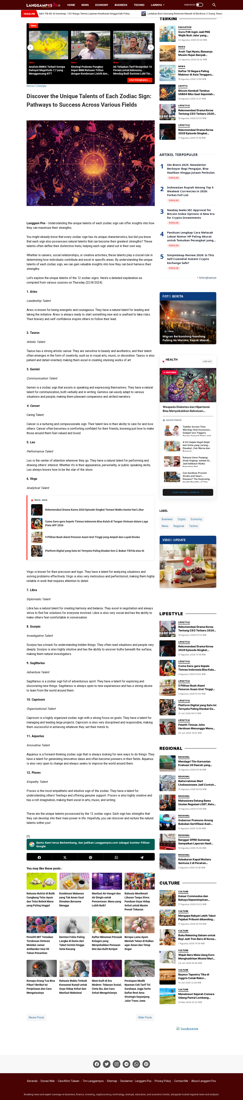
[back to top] (235, 1091)
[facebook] (39, 857)
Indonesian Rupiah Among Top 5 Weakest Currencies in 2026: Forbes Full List (190, 191)
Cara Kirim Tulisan (68, 1081)
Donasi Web (48, 1081)
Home (71, 4)
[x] (65, 857)
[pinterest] (90, 857)
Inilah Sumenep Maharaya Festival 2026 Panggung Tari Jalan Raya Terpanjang (187, 338)
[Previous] (30, 48)
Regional (179, 526)
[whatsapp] (116, 857)
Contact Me (181, 1081)
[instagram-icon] (116, 1064)
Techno (139, 4)
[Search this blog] (214, 5)
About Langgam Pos (203, 1081)
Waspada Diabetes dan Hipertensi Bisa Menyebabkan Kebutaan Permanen (186, 411)
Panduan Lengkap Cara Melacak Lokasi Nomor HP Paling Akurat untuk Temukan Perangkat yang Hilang (190, 236)
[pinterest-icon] (146, 1064)
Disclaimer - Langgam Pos (135, 1081)
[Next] (151, 48)
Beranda (32, 1081)
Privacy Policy (163, 1081)
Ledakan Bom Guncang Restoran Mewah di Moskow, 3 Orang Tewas (169, 13)
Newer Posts (36, 1017)
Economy (101, 4)
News (85, 4)
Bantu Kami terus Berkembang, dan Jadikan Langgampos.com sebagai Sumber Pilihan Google (93, 844)
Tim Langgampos (93, 1081)
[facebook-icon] (97, 1064)
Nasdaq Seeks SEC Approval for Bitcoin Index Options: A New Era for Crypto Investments (191, 214)
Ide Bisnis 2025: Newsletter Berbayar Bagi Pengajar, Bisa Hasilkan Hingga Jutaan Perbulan (191, 168)
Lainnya (156, 4)
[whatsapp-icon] (136, 1064)
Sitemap (112, 1081)
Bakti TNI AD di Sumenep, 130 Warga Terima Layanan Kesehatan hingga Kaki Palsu (68, 13)
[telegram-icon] (126, 1064)
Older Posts (145, 1017)
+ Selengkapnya (206, 277)
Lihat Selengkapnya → (140, 80)
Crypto (182, 519)
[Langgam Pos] (43, 5)
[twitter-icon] (106, 1064)
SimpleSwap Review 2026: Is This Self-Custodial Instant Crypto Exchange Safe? (190, 259)
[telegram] (142, 857)
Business (121, 4)
